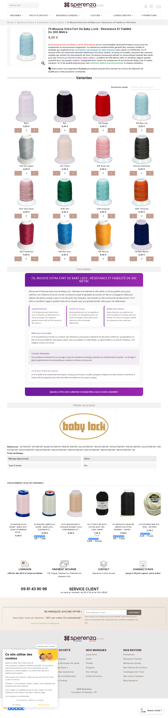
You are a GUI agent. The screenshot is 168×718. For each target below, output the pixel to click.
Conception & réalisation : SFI (84, 692)
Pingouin (90, 667)
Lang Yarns (91, 654)
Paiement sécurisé (64, 569)
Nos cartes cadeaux (133, 676)
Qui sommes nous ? (58, 667)
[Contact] (25, 564)
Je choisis (16, 705)
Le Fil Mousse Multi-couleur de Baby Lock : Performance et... (71, 527)
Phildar (89, 663)
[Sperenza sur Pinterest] (146, 589)
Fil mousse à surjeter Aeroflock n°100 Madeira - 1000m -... (123, 527)
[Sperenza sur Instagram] (139, 589)
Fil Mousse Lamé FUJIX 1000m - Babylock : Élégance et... (44, 527)
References (12, 447)
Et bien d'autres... (94, 676)
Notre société (59, 650)
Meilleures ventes (132, 663)
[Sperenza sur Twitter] (127, 589)
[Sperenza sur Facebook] (133, 589)
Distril (89, 659)
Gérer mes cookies (58, 680)
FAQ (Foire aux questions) (61, 672)
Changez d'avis (143, 569)
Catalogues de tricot (133, 672)
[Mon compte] (146, 6)
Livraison (25, 569)
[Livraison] (64, 564)
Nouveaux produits (132, 659)
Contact (103, 569)
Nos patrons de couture (135, 667)
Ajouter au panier (19, 540)
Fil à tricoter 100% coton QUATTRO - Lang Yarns (97, 527)
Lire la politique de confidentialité (17, 696)
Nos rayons (132, 650)
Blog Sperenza (130, 680)
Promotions (128, 654)
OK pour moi (44, 705)
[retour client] (143, 564)
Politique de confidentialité (62, 676)
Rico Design (92, 672)
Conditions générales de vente (64, 663)
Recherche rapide (119, 87)
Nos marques (96, 650)
